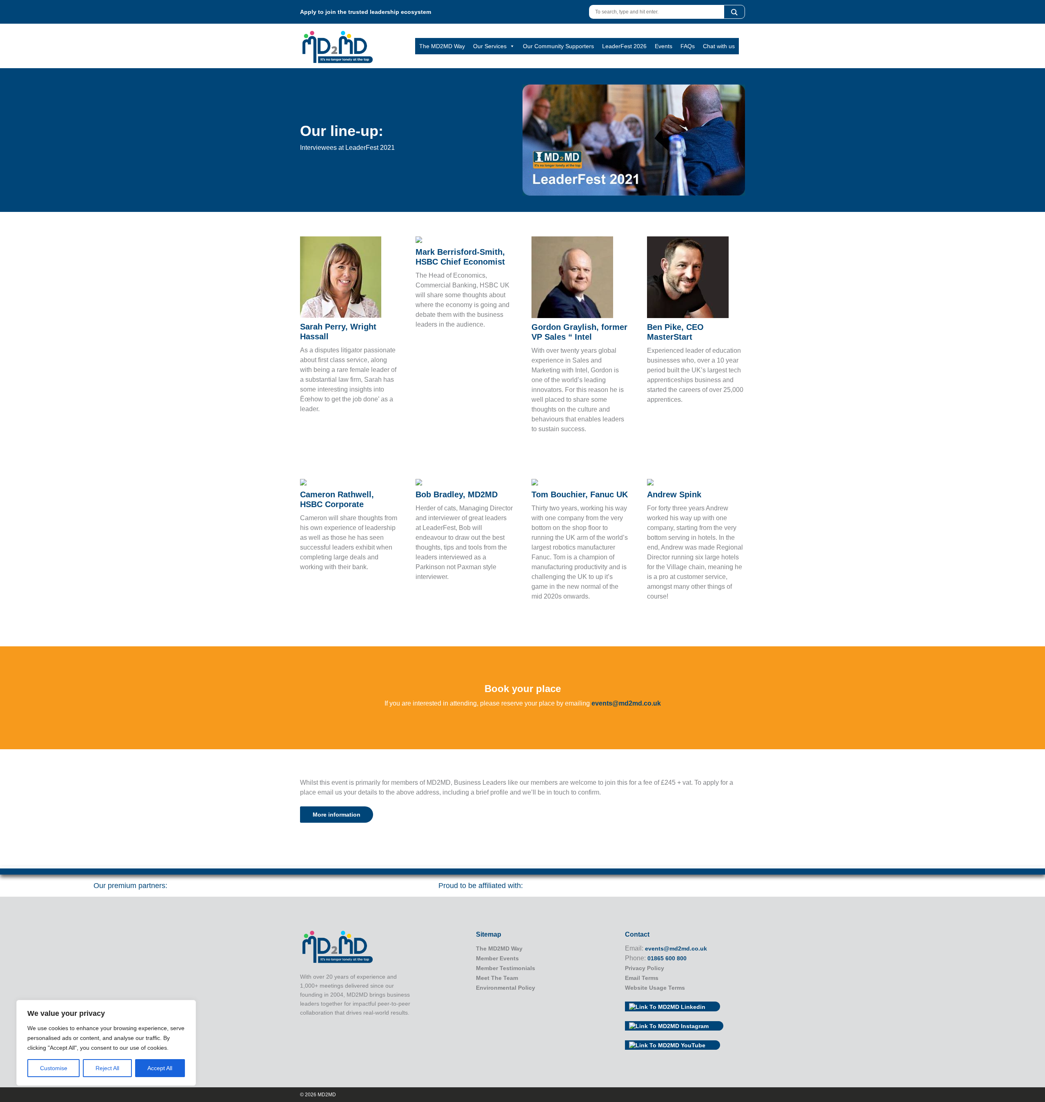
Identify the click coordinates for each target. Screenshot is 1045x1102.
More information (336, 814)
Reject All (107, 1068)
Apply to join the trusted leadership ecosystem (365, 12)
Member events (497, 958)
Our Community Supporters (558, 46)
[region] (106, 1043)
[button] (734, 12)
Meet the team (497, 978)
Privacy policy (644, 968)
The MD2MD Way (442, 46)
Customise (53, 1068)
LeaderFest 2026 (624, 46)
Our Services (490, 46)
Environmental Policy (505, 987)
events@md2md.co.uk (626, 703)
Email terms (641, 978)
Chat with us (719, 46)
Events (663, 46)
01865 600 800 (667, 958)
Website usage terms (655, 987)
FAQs (687, 46)
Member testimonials (505, 968)
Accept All (159, 1068)
